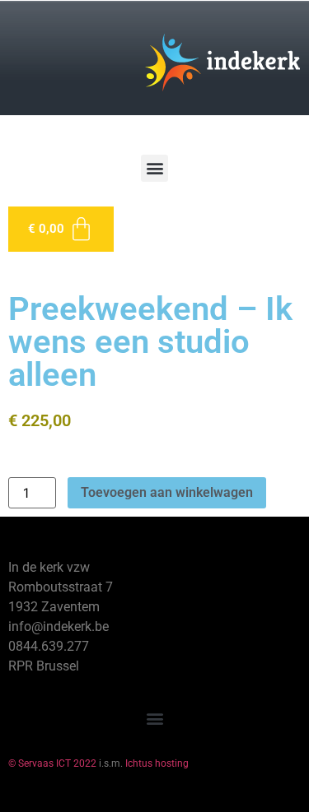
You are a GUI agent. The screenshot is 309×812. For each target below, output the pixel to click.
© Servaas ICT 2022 (52, 763)
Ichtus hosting (157, 763)
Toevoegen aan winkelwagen (167, 492)
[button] (154, 168)
